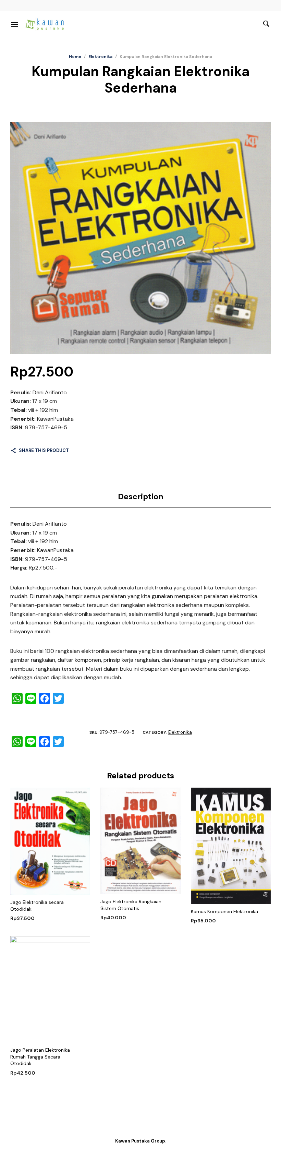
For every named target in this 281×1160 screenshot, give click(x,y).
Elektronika (100, 56)
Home (75, 56)
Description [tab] (140, 496)
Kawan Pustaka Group (140, 1141)
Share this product (44, 450)
